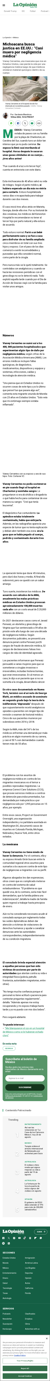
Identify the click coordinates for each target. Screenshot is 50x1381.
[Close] (47, 1338)
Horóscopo (7, 1329)
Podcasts (7, 1314)
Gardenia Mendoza (23, 114)
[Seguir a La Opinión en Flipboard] (35, 1238)
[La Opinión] (25, 5)
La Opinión (7, 38)
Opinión (28, 1199)
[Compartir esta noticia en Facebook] (18, 123)
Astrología (30, 1162)
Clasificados (30, 1314)
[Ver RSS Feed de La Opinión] (8, 1243)
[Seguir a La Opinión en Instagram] (14, 1238)
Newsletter (7, 1319)
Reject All (25, 1368)
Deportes (29, 1273)
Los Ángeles (30, 1268)
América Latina (31, 1263)
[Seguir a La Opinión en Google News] (30, 1238)
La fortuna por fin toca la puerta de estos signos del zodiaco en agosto (33, 1187)
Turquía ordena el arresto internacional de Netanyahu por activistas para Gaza (34, 1150)
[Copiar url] (39, 123)
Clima (27, 1324)
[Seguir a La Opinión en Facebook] (3, 1238)
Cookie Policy (20, 1355)
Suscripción (7, 1324)
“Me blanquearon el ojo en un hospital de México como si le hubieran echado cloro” (23, 1032)
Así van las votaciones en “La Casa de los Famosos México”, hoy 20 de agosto (34, 1132)
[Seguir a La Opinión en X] (8, 1238)
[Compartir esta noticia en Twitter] (25, 123)
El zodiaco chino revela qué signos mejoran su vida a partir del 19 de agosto (32, 1170)
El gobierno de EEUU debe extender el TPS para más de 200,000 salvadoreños (34, 1206)
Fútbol (33, 11)
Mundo (28, 1143)
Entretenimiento (33, 1124)
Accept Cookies (25, 1376)
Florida (28, 1293)
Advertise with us (32, 1329)
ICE (23, 11)
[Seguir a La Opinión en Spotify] (3, 1243)
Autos (27, 1283)
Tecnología (7, 1288)
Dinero (5, 1278)
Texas (5, 1293)
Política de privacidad (13, 1096)
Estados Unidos (9, 1258)
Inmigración (30, 1258)
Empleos (28, 1319)
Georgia (9, 1048)
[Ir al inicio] (13, 1231)
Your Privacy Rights (25, 1361)
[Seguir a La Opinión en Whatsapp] (40, 1238)
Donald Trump (10, 11)
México (16, 38)
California (29, 1288)
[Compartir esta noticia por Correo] (32, 123)
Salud (5, 1283)
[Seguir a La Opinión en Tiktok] (24, 1238)
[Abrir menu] (4, 5)
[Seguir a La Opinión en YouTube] (19, 1238)
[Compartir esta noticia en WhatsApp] (11, 123)
